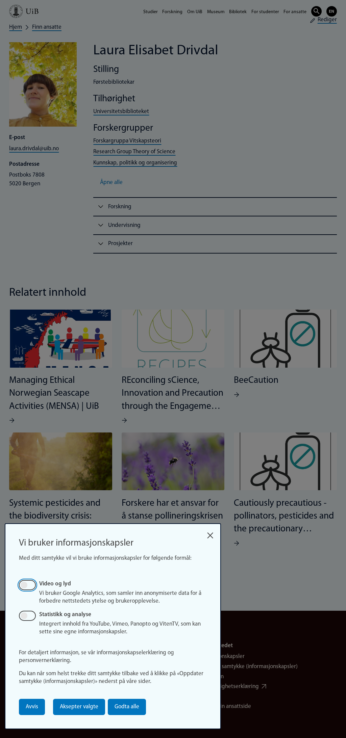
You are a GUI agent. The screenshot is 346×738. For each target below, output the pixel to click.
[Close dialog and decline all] (210, 533)
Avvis (32, 707)
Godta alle (127, 707)
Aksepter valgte (79, 707)
